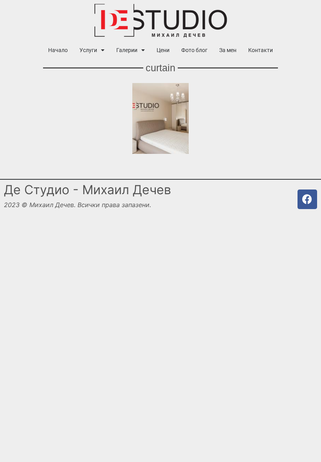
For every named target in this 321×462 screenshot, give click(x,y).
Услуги (88, 50)
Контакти (260, 50)
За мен (227, 50)
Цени (163, 50)
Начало (58, 50)
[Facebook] (307, 199)
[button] (92, 50)
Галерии (126, 50)
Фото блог (194, 50)
